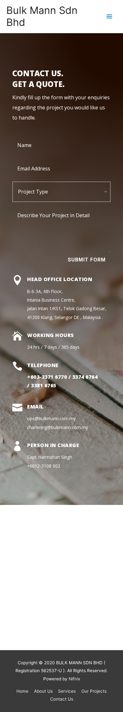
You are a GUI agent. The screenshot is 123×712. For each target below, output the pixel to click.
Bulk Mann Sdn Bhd (42, 16)
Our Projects (94, 691)
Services (67, 691)
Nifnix (74, 678)
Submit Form (87, 260)
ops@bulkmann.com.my (51, 418)
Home (22, 691)
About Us (43, 691)
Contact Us (61, 699)
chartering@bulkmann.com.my (57, 427)
